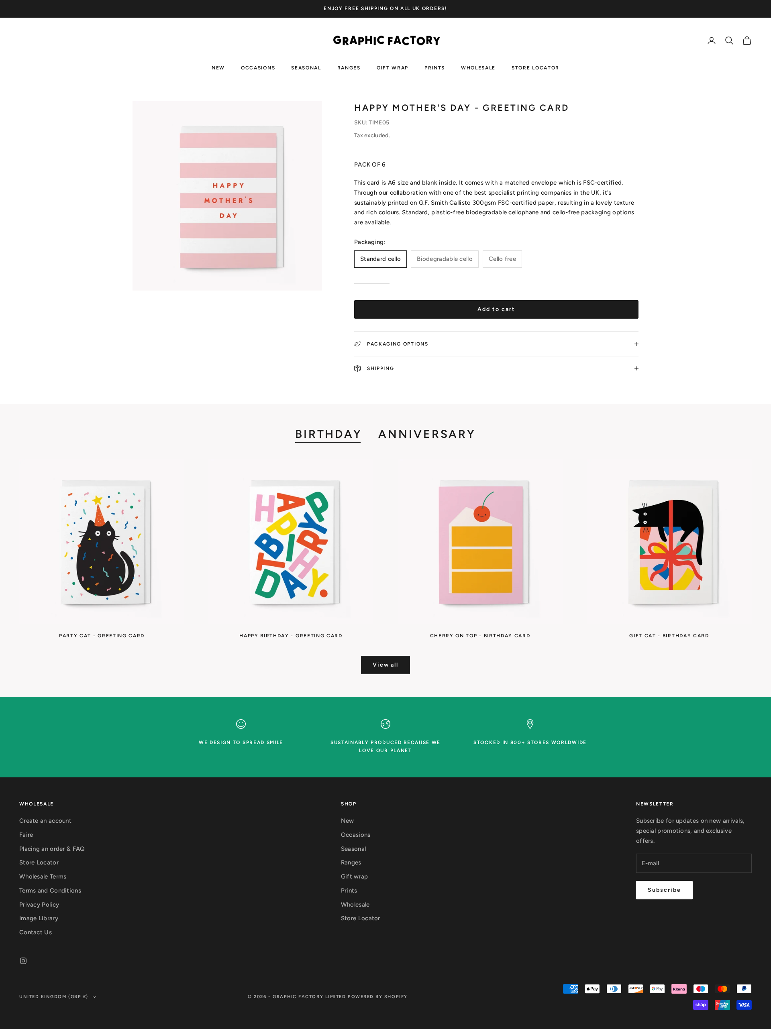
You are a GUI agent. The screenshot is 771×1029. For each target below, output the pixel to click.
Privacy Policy (39, 904)
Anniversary (427, 434)
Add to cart (496, 309)
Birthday (328, 434)
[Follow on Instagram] (23, 961)
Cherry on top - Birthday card (480, 636)
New (218, 67)
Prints (434, 67)
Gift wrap (392, 67)
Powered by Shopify (378, 996)
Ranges (349, 67)
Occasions (258, 67)
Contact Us (35, 932)
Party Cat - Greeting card (102, 636)
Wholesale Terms (43, 876)
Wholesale (478, 67)
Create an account (45, 820)
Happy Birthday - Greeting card (290, 636)
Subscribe (664, 890)
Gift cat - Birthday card (669, 636)
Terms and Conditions (50, 890)
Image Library (38, 918)
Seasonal (306, 67)
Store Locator (535, 67)
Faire (26, 834)
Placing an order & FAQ (52, 848)
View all (386, 664)
